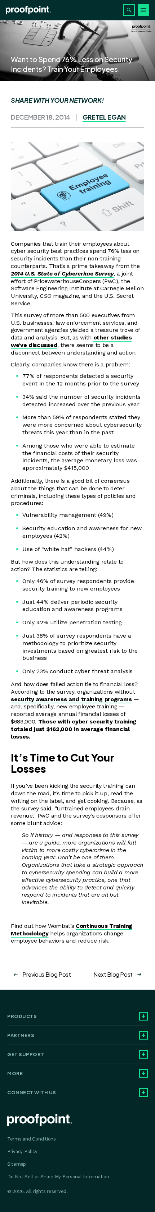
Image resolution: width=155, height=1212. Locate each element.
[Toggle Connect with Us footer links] (143, 1092)
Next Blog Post (113, 974)
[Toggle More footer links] (143, 1073)
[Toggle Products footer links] (143, 1016)
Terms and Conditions (31, 1139)
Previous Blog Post (46, 974)
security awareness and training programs (71, 699)
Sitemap (16, 1164)
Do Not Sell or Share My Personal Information (58, 1176)
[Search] (129, 10)
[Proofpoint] (28, 10)
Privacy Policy (22, 1151)
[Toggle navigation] (143, 10)
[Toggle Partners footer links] (143, 1035)
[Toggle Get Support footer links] (143, 1054)
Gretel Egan (104, 117)
